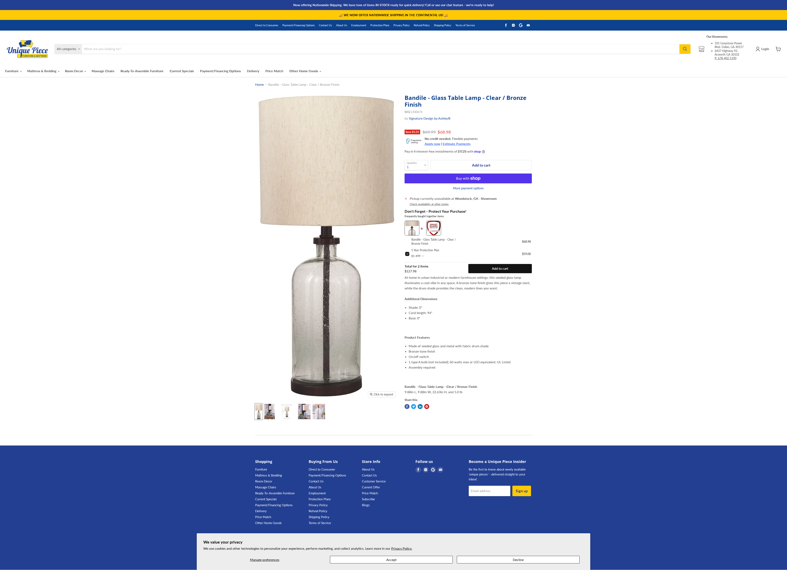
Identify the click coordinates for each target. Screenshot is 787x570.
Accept (391, 560)
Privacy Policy (402, 25)
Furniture (12, 71)
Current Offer (371, 487)
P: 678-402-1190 (725, 58)
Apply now (432, 143)
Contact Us (325, 25)
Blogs (366, 505)
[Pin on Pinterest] (426, 406)
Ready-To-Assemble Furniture (142, 71)
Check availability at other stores (429, 204)
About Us (341, 25)
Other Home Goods (304, 71)
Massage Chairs (103, 71)
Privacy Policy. (401, 548)
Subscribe (368, 499)
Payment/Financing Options (298, 25)
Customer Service (374, 481)
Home (259, 84)
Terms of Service (465, 25)
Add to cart (500, 268)
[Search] (684, 49)
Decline (518, 560)
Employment (358, 25)
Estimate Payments (457, 143)
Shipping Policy (442, 25)
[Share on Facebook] (407, 406)
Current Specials (182, 71)
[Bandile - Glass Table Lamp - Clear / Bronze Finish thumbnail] (286, 411)
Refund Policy (422, 25)
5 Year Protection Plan (425, 250)
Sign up (522, 491)
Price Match (274, 71)
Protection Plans (379, 25)
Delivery (253, 71)
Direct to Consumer (266, 25)
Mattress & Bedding (42, 71)
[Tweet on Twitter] (413, 406)
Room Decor (74, 71)
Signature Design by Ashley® (429, 118)
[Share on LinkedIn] (420, 406)
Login (765, 49)
